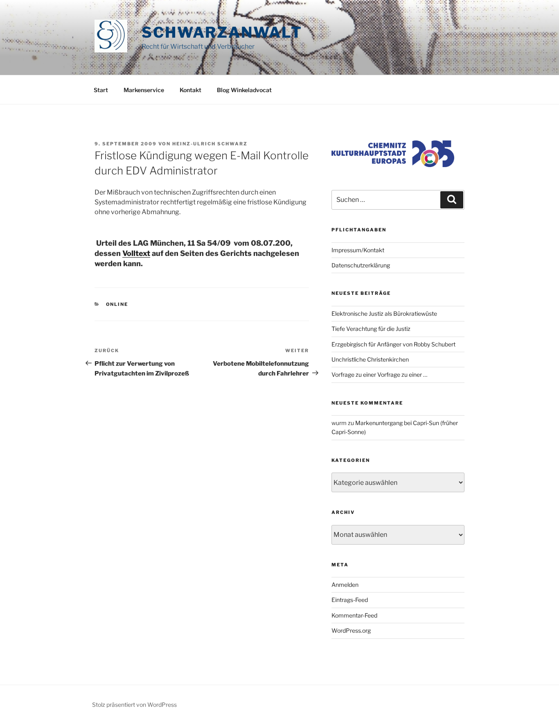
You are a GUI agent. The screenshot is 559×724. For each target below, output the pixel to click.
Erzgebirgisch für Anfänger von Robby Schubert (393, 344)
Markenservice (144, 89)
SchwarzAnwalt (222, 32)
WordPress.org (351, 630)
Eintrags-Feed (349, 599)
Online (117, 304)
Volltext (136, 253)
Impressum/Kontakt (357, 250)
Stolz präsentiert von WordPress (134, 704)
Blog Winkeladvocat (244, 89)
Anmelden (344, 584)
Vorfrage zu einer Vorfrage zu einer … (379, 374)
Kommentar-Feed (354, 615)
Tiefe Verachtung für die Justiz (370, 328)
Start (101, 89)
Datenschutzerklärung (360, 265)
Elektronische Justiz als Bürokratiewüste (384, 313)
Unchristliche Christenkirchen (370, 359)
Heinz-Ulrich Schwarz (210, 144)
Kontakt (190, 89)
